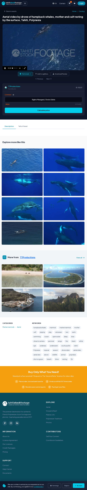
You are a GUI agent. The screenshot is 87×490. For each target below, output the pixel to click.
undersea (43, 346)
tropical (46, 350)
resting (64, 359)
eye (35, 346)
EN (56, 3)
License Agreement (10, 440)
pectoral (51, 341)
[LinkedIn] (17, 423)
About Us (6, 436)
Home (74, 11)
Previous (40, 79)
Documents (7, 473)
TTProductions (14, 86)
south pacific (65, 346)
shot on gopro (38, 359)
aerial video (77, 350)
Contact (62, 3)
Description (9, 126)
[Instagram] (11, 423)
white (81, 341)
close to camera (39, 341)
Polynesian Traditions (54, 419)
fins (67, 341)
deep (66, 336)
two (67, 332)
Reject (66, 485)
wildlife (54, 355)
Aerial (19, 327)
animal (63, 355)
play (50, 332)
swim (74, 332)
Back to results (11, 11)
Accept (79, 485)
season (55, 350)
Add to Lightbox (42, 74)
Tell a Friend (22, 126)
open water (56, 336)
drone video (66, 350)
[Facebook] (5, 423)
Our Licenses (8, 444)
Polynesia (37, 350)
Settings (55, 485)
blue (72, 336)
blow (57, 359)
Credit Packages (9, 448)
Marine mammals (8, 327)
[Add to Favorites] (8, 169)
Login (81, 3)
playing (42, 332)
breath (49, 359)
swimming (37, 336)
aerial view (37, 355)
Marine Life (50, 415)
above (46, 355)
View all (79, 258)
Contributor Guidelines (54, 440)
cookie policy (38, 487)
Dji (72, 359)
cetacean (58, 332)
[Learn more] (13, 95)
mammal (53, 327)
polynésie (72, 355)
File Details (25, 74)
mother (76, 327)
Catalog (81, 11)
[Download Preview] (12, 169)
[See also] (32, 169)
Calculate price (43, 110)
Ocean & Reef (51, 411)
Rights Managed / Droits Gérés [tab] (43, 100)
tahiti (76, 346)
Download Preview (61, 74)
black (73, 341)
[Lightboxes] (74, 3)
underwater (54, 346)
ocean (46, 336)
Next (48, 79)
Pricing (5, 452)
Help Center (7, 469)
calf (35, 332)
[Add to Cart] (4, 169)
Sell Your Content (52, 436)
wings (60, 341)
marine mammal (65, 327)
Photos (49, 422)
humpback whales (40, 327)
